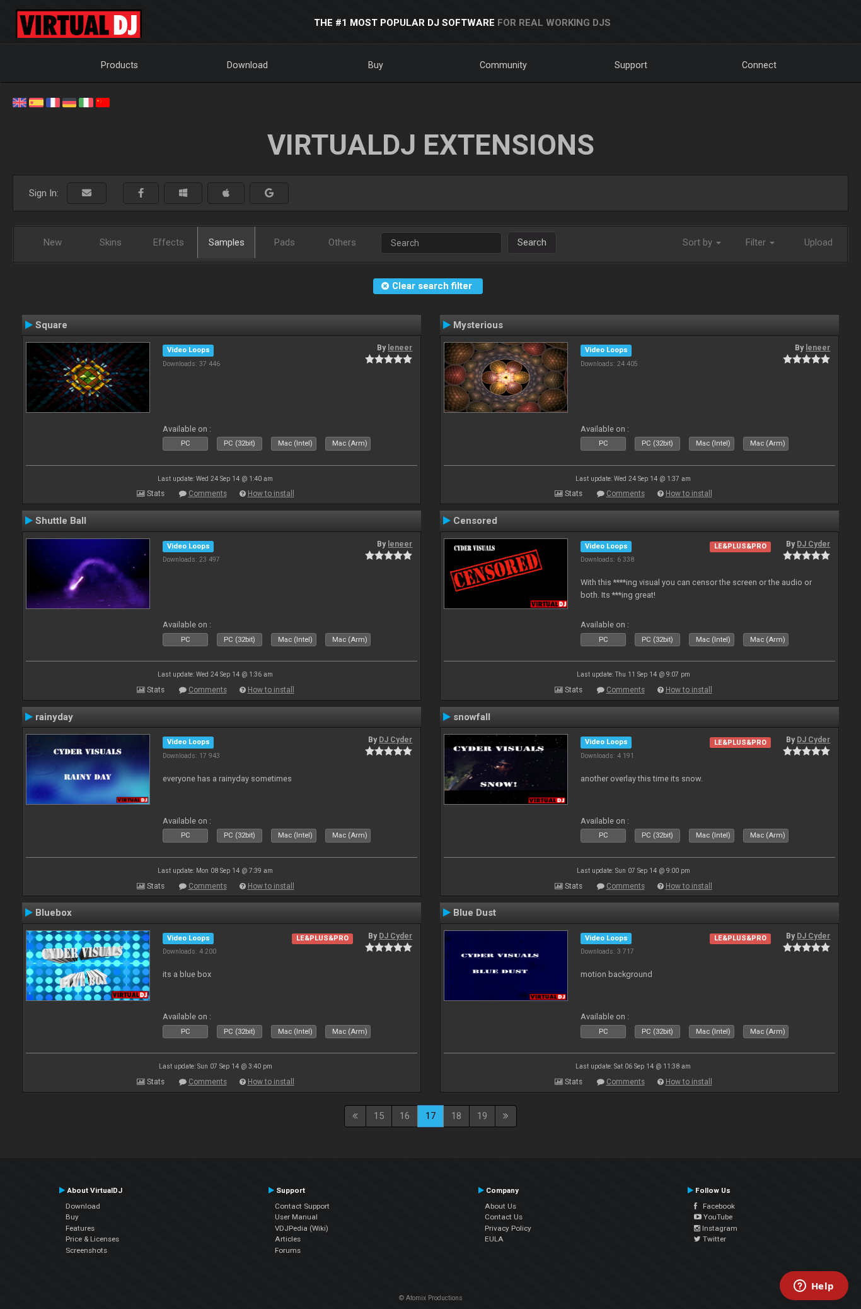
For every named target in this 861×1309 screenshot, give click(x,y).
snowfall (471, 717)
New (52, 242)
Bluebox (53, 912)
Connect (759, 65)
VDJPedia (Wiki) (301, 1228)
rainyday (54, 717)
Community (503, 65)
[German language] (69, 101)
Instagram (718, 1228)
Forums (288, 1250)
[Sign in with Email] (87, 193)
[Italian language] (86, 101)
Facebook (716, 1206)
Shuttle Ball (60, 520)
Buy (375, 65)
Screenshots (86, 1250)
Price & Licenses (92, 1239)
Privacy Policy (508, 1228)
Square (51, 325)
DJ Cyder (813, 544)
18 (456, 1116)
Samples (227, 242)
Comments (207, 493)
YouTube (717, 1216)
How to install (271, 493)
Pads (284, 242)
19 (482, 1116)
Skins (111, 242)
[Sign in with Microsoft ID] (183, 193)
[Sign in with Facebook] (141, 193)
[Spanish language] (36, 101)
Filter (757, 242)
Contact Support (302, 1206)
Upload (818, 242)
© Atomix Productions (431, 1298)
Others (342, 242)
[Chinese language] (103, 101)
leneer (400, 347)
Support (631, 65)
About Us (500, 1206)
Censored (475, 520)
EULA (494, 1239)
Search (531, 242)
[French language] (53, 101)
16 (405, 1116)
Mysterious (478, 325)
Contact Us (504, 1216)
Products (119, 65)
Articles (288, 1239)
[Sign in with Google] (269, 193)
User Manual (296, 1216)
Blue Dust (474, 912)
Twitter (713, 1239)
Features (80, 1228)
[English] (19, 101)
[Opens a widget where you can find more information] (813, 1287)
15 (379, 1116)
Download (247, 65)
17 (430, 1116)
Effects (168, 242)
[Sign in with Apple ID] (226, 193)
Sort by (699, 242)
